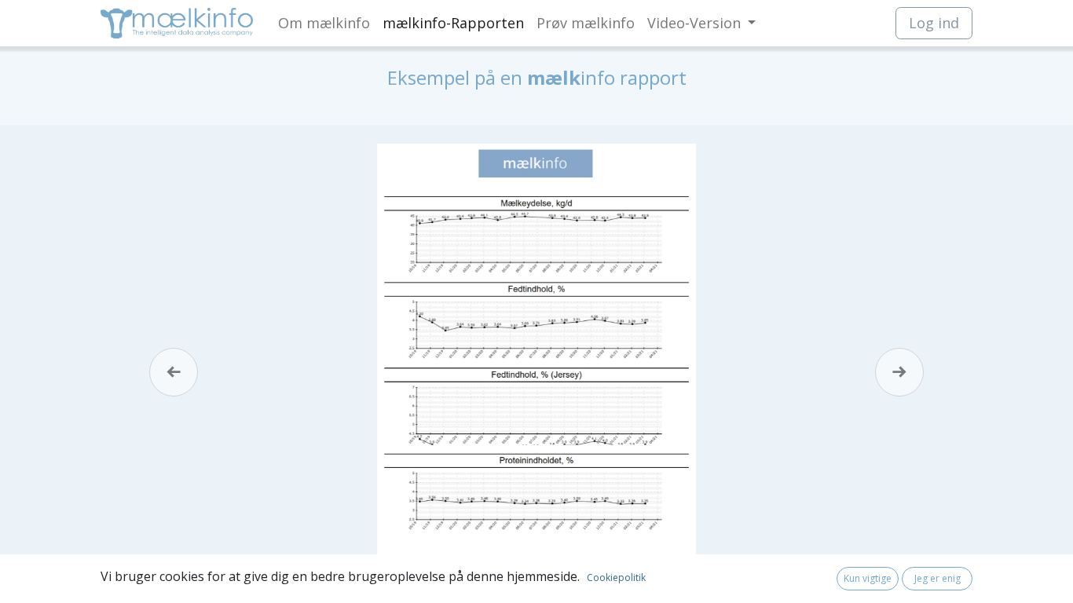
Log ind (934, 22)
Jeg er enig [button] (937, 578)
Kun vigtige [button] (868, 578)
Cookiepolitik (616, 577)
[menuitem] (324, 23)
